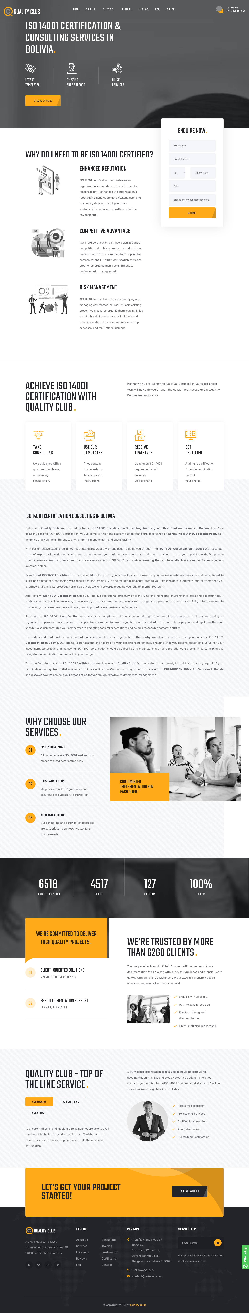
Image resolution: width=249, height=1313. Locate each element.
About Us (91, 9)
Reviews (144, 9)
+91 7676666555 (143, 1270)
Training (107, 1246)
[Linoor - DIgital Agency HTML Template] (21, 11)
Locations (126, 9)
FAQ (157, 9)
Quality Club (138, 1305)
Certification (110, 1258)
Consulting (109, 1239)
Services (108, 9)
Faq (78, 1264)
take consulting (43, 450)
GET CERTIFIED (193, 450)
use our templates (93, 450)
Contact (171, 9)
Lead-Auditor (110, 1252)
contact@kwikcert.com (147, 1276)
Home (76, 9)
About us (82, 1239)
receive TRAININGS (144, 450)
